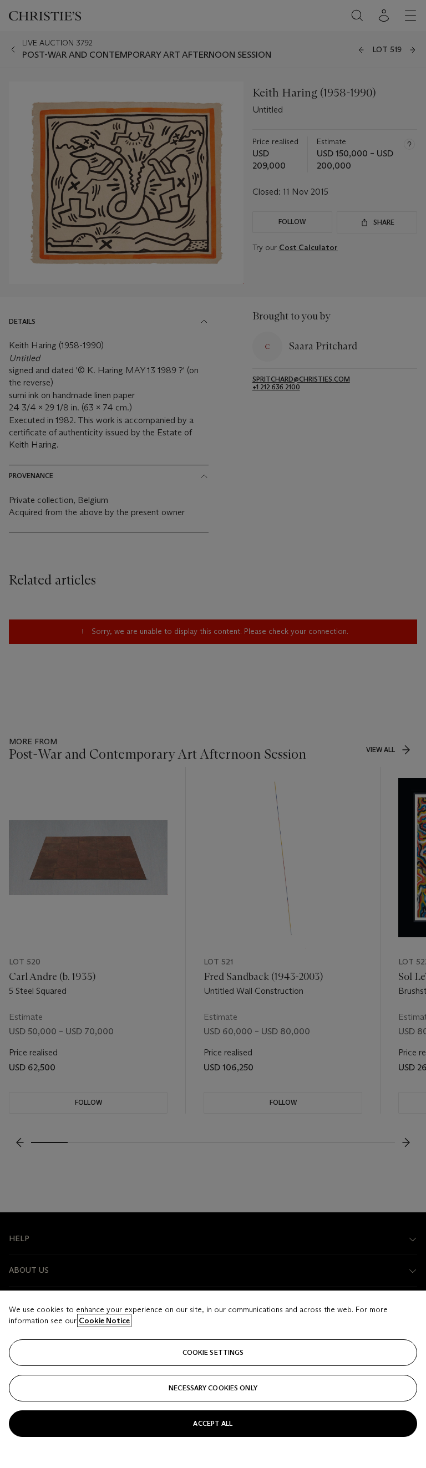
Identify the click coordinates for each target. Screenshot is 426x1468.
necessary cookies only (213, 1388)
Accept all (212, 1423)
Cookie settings (213, 1352)
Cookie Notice (104, 1320)
